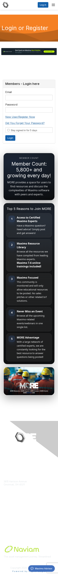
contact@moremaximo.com (18, 490)
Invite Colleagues (13, 515)
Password (11, 104)
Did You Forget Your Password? (25, 123)
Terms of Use (11, 525)
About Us (8, 521)
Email (8, 92)
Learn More (10, 518)
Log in (43, 4)
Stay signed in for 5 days (23, 130)
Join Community (12, 512)
